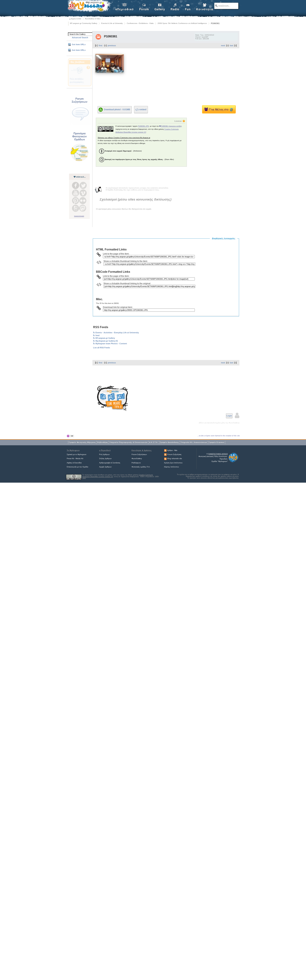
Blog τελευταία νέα (174, 458)
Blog (75, 208)
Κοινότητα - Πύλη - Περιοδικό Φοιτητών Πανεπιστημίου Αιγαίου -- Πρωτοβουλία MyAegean (89, 6)
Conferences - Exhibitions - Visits (140, 23)
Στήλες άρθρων (105, 458)
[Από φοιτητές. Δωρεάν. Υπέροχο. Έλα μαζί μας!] (112, 398)
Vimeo (83, 193)
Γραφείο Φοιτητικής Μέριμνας (82, 442)
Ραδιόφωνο (136, 463)
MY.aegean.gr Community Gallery (83, 23)
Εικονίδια (78, 463)
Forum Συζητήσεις (174, 454)
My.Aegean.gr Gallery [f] (106, 341)
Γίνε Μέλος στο (219, 109)
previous (112, 45)
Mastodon (82, 208)
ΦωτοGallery (137, 458)
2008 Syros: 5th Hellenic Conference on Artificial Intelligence (182, 23)
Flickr (82, 200)
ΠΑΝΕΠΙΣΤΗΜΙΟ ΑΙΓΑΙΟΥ (218, 454)
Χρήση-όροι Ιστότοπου (173, 463)
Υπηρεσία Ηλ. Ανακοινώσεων (194, 442)
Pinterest (75, 200)
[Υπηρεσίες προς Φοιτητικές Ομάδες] (79, 161)
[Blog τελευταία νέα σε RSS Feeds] (165, 458)
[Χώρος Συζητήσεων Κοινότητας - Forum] (80, 124)
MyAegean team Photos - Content (111, 343)
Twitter (83, 185)
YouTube (75, 193)
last (231, 45)
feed (97, 335)
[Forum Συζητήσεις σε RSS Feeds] (165, 454)
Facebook (75, 185)
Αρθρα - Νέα (172, 450)
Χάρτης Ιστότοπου (171, 467)
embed (142, 109)
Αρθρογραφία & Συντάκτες (109, 463)
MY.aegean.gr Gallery (105, 338)
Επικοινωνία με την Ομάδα (77, 467)
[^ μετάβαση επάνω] (70, 436)
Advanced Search (80, 37)
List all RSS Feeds (101, 348)
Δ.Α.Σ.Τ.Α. (153, 442)
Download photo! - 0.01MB (117, 109)
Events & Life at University (112, 23)
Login (229, 416)
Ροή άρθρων (104, 454)
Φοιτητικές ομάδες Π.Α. (141, 467)
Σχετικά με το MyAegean (76, 454)
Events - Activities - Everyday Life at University (117, 332)
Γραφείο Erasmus (216, 442)
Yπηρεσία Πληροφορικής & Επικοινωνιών (128, 442)
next (223, 45)
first (100, 45)
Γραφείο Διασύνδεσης (169, 442)
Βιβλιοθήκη (102, 442)
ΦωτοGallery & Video (92, 19)
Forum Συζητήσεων (139, 454)
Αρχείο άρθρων (105, 467)
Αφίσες (69, 463)
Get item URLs (79, 44)
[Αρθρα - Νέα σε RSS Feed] (165, 450)
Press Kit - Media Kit (75, 458)
